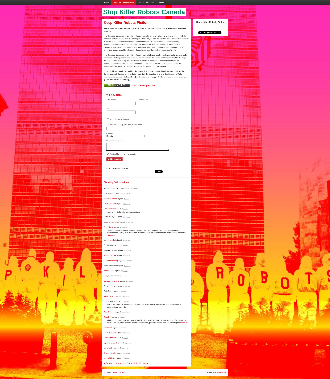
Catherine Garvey (111, 260)
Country (109, 133)
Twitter (115, 372)
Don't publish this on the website (122, 154)
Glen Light (108, 327)
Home (106, 3)
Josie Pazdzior (110, 296)
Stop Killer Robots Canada (144, 12)
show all (110, 235)
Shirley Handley (110, 353)
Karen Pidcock (110, 358)
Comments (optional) (114, 141)
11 (137, 363)
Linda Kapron (109, 338)
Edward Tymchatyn (111, 281)
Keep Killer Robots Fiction (123, 3)
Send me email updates (119, 119)
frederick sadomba (111, 222)
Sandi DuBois (109, 348)
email (122, 372)
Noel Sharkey (109, 209)
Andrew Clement (110, 199)
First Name (111, 100)
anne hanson (109, 271)
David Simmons (110, 333)
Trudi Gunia (108, 227)
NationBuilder (221, 372)
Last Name (143, 100)
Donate (161, 3)
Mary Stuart (108, 276)
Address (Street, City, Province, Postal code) (124, 125)
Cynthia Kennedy (111, 343)
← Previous (108, 363)
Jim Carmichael (110, 255)
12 (140, 363)
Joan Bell (107, 317)
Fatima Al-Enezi (110, 204)
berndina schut (110, 240)
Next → (145, 363)
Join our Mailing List (146, 3)
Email (109, 108)
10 (134, 363)
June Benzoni (109, 312)
